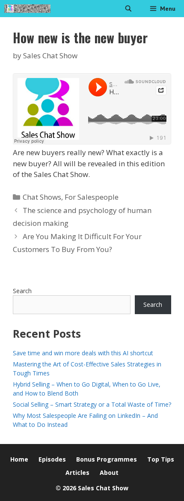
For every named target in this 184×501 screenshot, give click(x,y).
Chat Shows (42, 197)
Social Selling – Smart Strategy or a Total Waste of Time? (92, 404)
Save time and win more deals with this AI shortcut (83, 353)
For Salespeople (92, 197)
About (109, 472)
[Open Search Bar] (128, 8)
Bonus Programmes (106, 459)
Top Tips (160, 459)
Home (19, 459)
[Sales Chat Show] (27, 8)
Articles (77, 472)
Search (22, 291)
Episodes (52, 459)
